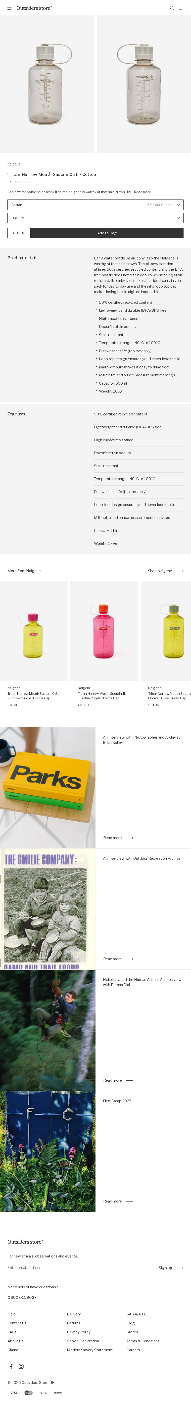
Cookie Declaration (83, 1341)
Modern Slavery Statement (90, 1350)
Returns (73, 1323)
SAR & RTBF (138, 1314)
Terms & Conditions (143, 1341)
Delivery (74, 1314)
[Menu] (9, 8)
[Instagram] (21, 1366)
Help (11, 1314)
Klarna (12, 1350)
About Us (15, 1341)
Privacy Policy (79, 1332)
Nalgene (14, 163)
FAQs (12, 1332)
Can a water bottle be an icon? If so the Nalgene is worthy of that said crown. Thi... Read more (79, 192)
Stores (132, 1332)
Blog (131, 1323)
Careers (133, 1350)
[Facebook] (11, 1366)
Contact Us (17, 1323)
